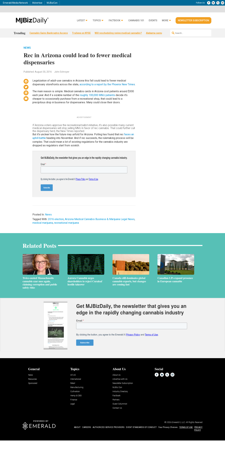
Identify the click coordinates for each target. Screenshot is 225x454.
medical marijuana (42, 222)
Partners (116, 400)
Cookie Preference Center (33, 441)
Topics (97, 20)
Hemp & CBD (76, 396)
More (165, 20)
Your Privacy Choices (168, 427)
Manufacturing (76, 387)
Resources (32, 379)
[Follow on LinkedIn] (213, 2)
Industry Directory (120, 391)
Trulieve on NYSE (81, 33)
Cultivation (75, 391)
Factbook (114, 20)
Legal (72, 404)
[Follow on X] (218, 2)
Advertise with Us (119, 379)
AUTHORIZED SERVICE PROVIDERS (108, 427)
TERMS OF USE (186, 427)
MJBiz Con (117, 387)
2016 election (56, 219)
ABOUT (77, 427)
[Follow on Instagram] (222, 2)
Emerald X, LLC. (178, 422)
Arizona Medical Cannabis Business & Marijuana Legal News (100, 219)
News (27, 47)
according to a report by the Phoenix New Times (107, 84)
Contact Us (117, 408)
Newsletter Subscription (193, 20)
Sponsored (32, 383)
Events (153, 20)
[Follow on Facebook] (208, 2)
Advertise (37, 3)
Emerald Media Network (15, 3)
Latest (81, 20)
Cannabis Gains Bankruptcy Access (48, 33)
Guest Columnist (119, 404)
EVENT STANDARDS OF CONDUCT (141, 427)
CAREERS (86, 427)
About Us (116, 375)
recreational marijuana (66, 222)
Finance (73, 400)
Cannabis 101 (136, 20)
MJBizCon (52, 3)
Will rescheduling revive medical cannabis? (118, 33)
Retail (72, 383)
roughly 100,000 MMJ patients (97, 95)
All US (73, 375)
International (75, 379)
